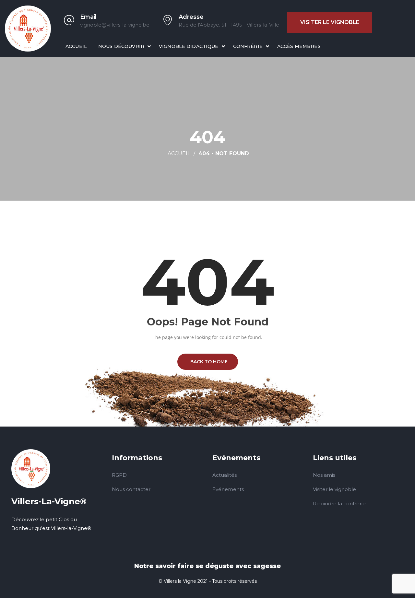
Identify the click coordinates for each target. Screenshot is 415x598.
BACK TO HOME (208, 362)
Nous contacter (131, 489)
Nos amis (324, 475)
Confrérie (248, 46)
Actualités (224, 475)
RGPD (119, 475)
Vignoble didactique (189, 46)
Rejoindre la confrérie (339, 503)
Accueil (76, 46)
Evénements (228, 489)
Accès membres (299, 46)
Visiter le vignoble (329, 22)
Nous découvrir (121, 46)
